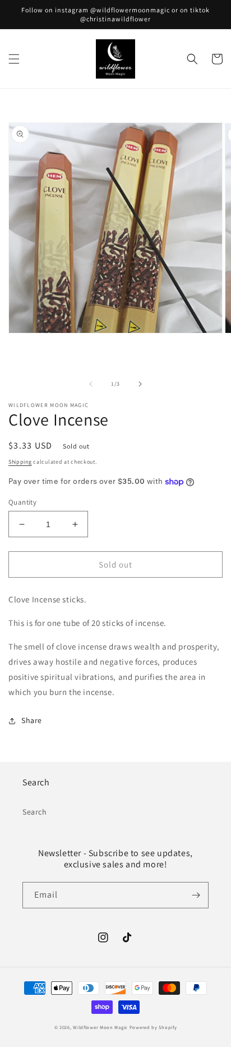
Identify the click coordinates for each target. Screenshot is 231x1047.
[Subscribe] (195, 895)
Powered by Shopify (153, 1027)
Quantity (22, 502)
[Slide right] (140, 384)
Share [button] (31, 720)
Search (34, 812)
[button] (14, 59)
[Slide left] (90, 384)
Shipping (20, 461)
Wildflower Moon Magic (100, 1027)
